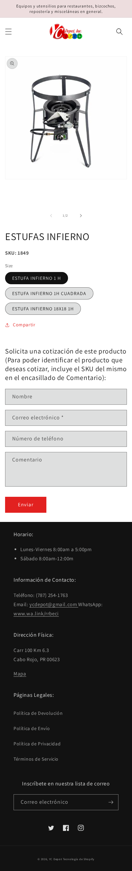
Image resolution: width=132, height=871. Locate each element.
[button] (8, 31)
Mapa (20, 673)
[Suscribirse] (110, 802)
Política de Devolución (38, 713)
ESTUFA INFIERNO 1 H (36, 278)
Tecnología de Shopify (78, 859)
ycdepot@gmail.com (53, 604)
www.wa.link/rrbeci (36, 613)
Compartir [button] (24, 325)
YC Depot (55, 859)
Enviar (26, 504)
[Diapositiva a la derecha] (80, 215)
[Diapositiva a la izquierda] (51, 215)
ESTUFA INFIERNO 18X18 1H (43, 309)
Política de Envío (32, 728)
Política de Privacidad (37, 744)
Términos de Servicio (36, 759)
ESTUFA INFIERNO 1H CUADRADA (49, 293)
